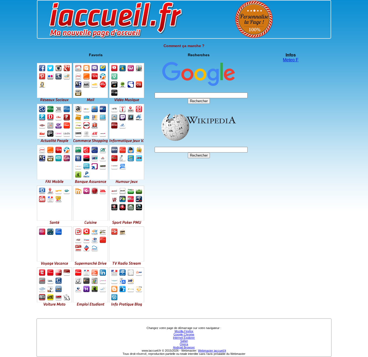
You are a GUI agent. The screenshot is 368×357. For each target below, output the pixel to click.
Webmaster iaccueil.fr (212, 350)
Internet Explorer (184, 337)
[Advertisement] (199, 196)
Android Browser (184, 347)
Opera (184, 344)
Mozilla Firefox (184, 331)
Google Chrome (183, 334)
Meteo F (290, 60)
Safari (184, 340)
